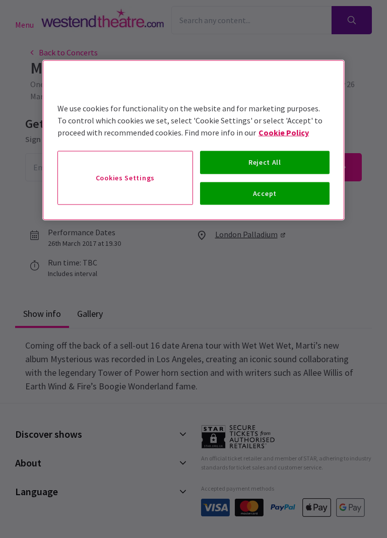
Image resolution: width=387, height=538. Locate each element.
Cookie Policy (284, 132)
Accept (265, 192)
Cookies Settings (125, 177)
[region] (193, 140)
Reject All (264, 162)
